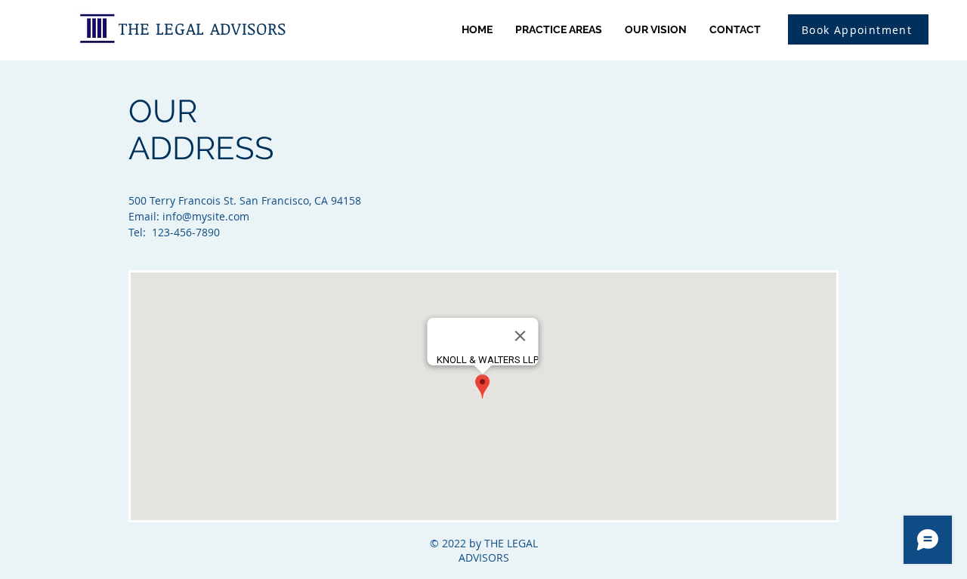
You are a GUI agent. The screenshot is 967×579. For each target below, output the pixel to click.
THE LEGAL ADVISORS (202, 28)
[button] (858, 29)
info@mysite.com (205, 216)
